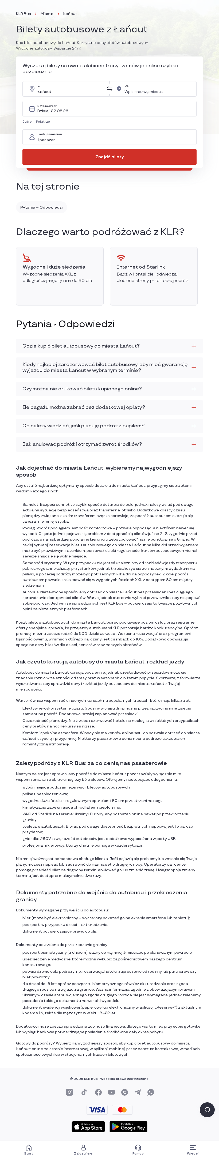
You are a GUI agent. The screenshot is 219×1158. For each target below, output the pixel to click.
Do (126, 86)
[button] (28, 122)
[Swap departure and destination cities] (109, 89)
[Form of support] (207, 1109)
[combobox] (70, 88)
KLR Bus (23, 14)
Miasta (47, 14)
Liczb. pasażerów (50, 134)
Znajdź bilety (109, 157)
